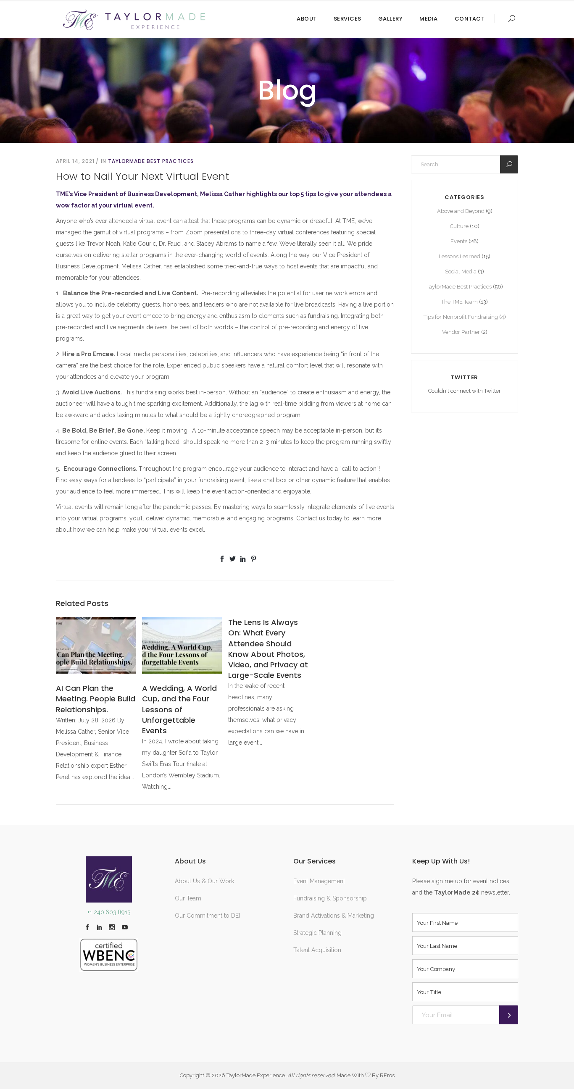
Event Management (319, 881)
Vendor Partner (461, 332)
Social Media (461, 271)
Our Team (188, 898)
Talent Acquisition (317, 950)
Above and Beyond (460, 211)
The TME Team (459, 302)
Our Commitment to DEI (207, 915)
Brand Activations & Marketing (333, 915)
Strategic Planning (317, 932)
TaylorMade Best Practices (151, 161)
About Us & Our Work (204, 881)
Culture (459, 226)
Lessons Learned (459, 256)
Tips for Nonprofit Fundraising (461, 317)
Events (458, 241)
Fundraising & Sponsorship (330, 898)
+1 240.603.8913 (109, 912)
